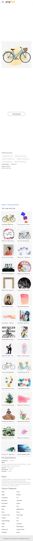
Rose (3, 512)
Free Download (16, 114)
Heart (3, 492)
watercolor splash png (20, 161)
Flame (18, 492)
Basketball (4, 500)
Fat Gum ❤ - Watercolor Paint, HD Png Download (14, 454)
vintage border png (7, 156)
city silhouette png (7, 161)
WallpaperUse (20, 509)
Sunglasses (5, 497)
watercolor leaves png (20, 156)
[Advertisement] (16, 24)
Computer (19, 523)
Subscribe (19, 500)
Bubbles (4, 506)
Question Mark (20, 529)
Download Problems (13, 205)
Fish (17, 521)
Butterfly (18, 494)
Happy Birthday (6, 521)
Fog (17, 506)
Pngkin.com (5, 529)
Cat (17, 497)
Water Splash (19, 526)
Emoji (17, 512)
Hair (17, 518)
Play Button (5, 503)
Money (18, 532)
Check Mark (19, 515)
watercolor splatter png (8, 159)
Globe (3, 523)
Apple (3, 494)
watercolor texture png (22, 159)
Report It (4, 205)
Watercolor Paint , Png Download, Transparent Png (15, 356)
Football (4, 518)
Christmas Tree (6, 515)
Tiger (3, 509)
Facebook (4, 532)
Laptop (18, 503)
